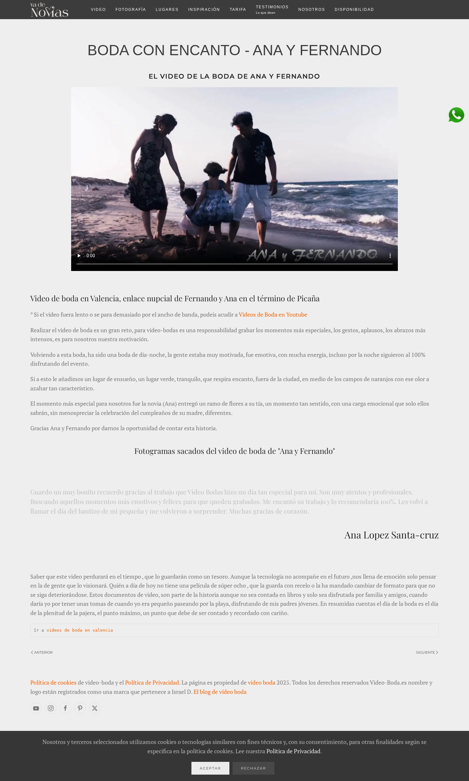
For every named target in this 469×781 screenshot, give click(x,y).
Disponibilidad (354, 9)
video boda (261, 682)
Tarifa (238, 9)
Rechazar (253, 768)
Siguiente (425, 652)
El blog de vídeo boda (220, 691)
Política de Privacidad (152, 682)
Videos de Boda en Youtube (273, 314)
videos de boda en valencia (78, 630)
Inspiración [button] (204, 9)
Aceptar (210, 768)
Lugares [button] (167, 9)
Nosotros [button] (311, 9)
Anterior (43, 652)
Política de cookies (53, 682)
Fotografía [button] (130, 9)
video (98, 9)
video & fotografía (55, 9)
